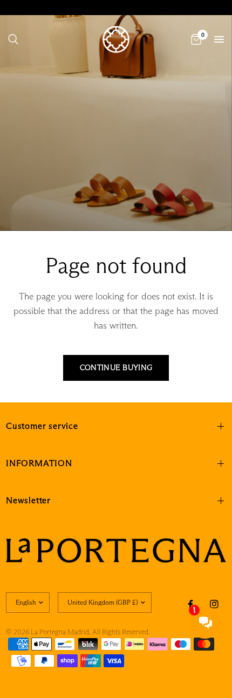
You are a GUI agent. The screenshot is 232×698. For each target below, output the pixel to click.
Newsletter (28, 500)
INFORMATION (39, 463)
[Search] (13, 39)
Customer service (42, 426)
